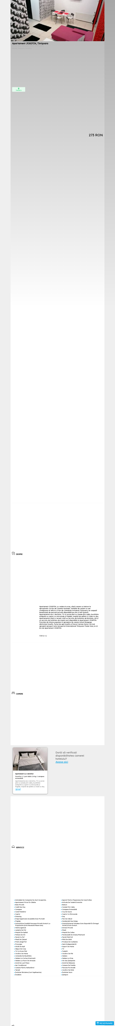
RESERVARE (106, 1023)
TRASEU (19, 90)
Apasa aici (62, 761)
